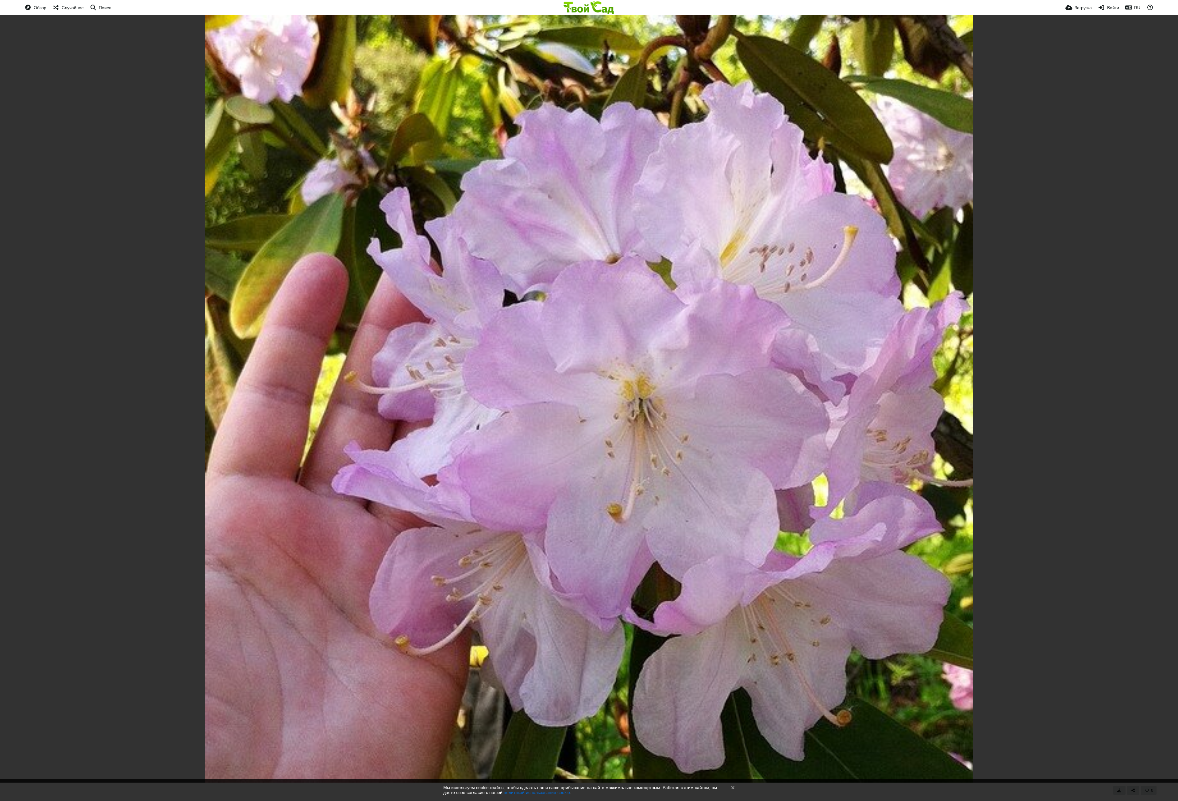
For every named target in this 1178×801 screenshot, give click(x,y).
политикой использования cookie (537, 792)
